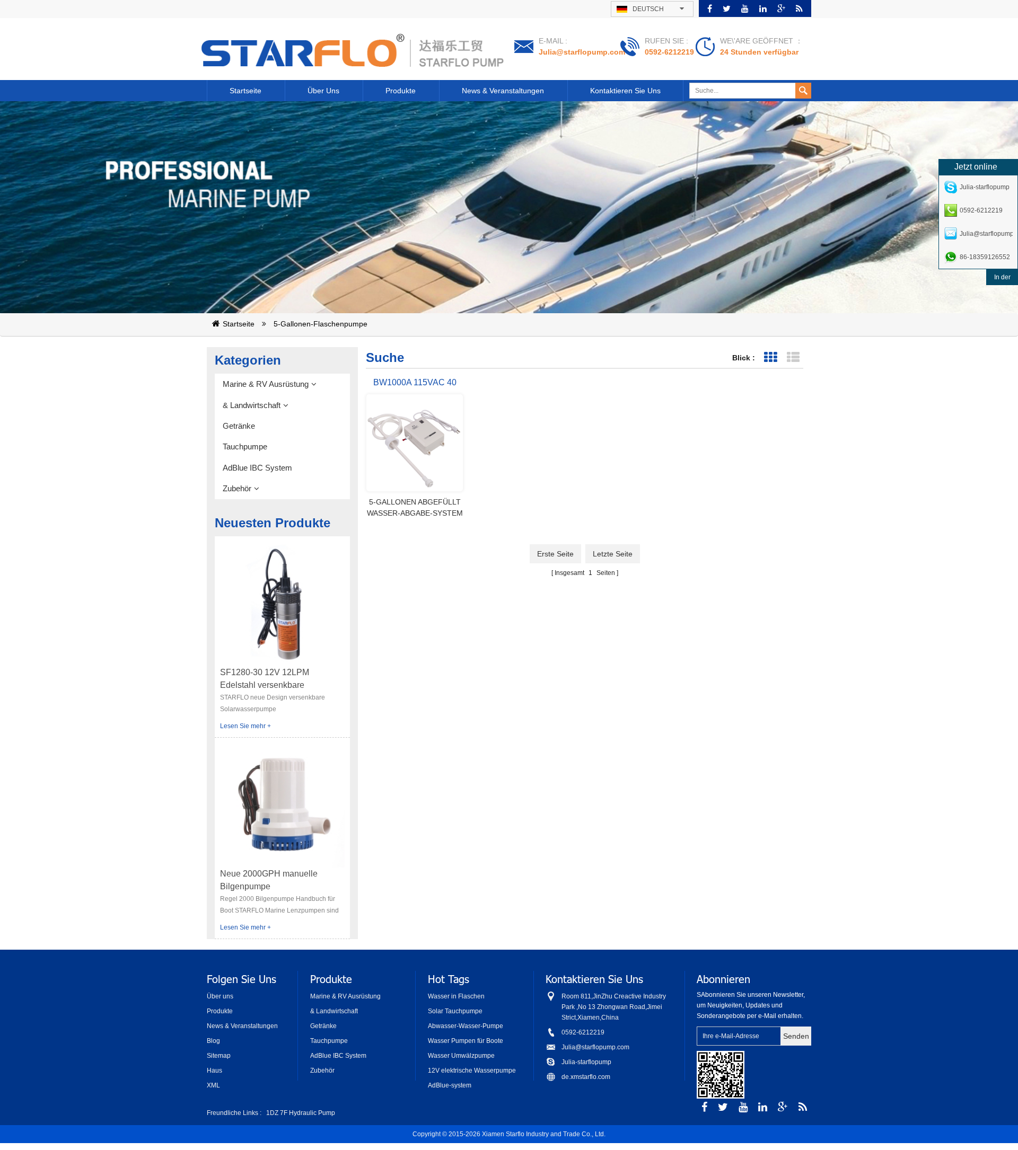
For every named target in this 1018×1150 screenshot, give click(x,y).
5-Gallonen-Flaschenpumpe (320, 324)
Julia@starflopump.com (582, 52)
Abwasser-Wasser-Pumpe (465, 1026)
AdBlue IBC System (257, 467)
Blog (213, 1041)
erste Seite (555, 554)
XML (213, 1085)
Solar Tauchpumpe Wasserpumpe (455, 1011)
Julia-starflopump (586, 1062)
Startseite (245, 90)
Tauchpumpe (245, 446)
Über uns (323, 90)
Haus (214, 1070)
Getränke (239, 425)
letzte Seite (613, 554)
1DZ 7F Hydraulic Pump (300, 1113)
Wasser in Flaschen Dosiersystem (456, 997)
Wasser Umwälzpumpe (461, 1055)
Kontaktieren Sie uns (625, 90)
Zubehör (237, 488)
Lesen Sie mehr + (245, 726)
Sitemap (219, 1055)
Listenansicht (793, 357)
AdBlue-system (449, 1085)
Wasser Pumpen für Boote (465, 1041)
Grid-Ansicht (770, 357)
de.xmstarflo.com (585, 1077)
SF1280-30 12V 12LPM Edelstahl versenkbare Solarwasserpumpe (264, 680)
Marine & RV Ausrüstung (266, 383)
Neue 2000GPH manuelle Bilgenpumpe (269, 880)
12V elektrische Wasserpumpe (472, 1070)
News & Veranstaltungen (503, 90)
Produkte (400, 90)
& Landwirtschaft (251, 405)
